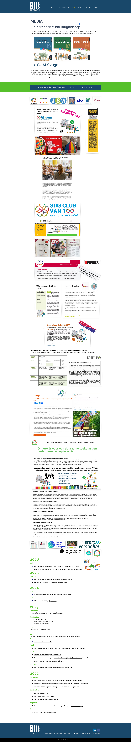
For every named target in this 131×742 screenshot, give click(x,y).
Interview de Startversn (41, 642)
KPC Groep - (48, 661)
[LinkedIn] (94, 730)
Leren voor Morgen (77, 706)
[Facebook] (98, 730)
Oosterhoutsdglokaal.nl (55, 613)
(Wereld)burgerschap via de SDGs (43, 636)
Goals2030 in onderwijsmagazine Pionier (47, 667)
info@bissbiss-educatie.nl (82, 733)
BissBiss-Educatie (58, 661)
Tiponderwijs (53, 601)
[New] (78, 24)
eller (50, 642)
